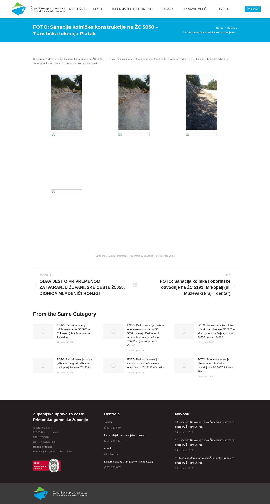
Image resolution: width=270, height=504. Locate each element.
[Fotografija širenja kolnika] (66, 102)
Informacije (122, 256)
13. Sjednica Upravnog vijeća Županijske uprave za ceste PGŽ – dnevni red (205, 424)
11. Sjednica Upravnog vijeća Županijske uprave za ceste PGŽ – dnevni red (204, 460)
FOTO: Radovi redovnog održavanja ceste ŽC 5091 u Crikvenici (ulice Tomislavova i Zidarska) (74, 331)
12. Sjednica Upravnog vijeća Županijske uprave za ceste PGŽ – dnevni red (205, 442)
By (141, 256)
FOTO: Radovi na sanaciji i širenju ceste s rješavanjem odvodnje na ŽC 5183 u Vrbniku (145, 363)
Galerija (112, 256)
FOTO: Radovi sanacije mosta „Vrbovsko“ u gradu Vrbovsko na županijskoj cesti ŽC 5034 (74, 363)
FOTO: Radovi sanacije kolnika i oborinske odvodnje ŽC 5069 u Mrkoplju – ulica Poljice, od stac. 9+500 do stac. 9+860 (216, 331)
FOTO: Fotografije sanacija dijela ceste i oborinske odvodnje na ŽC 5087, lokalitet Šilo (215, 365)
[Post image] (43, 331)
